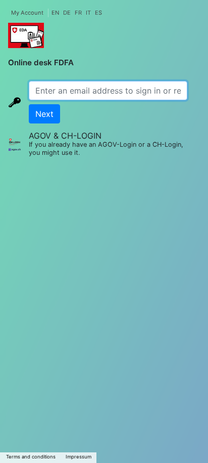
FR (78, 12)
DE (67, 12)
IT (88, 12)
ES (98, 12)
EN (55, 12)
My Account (27, 12)
